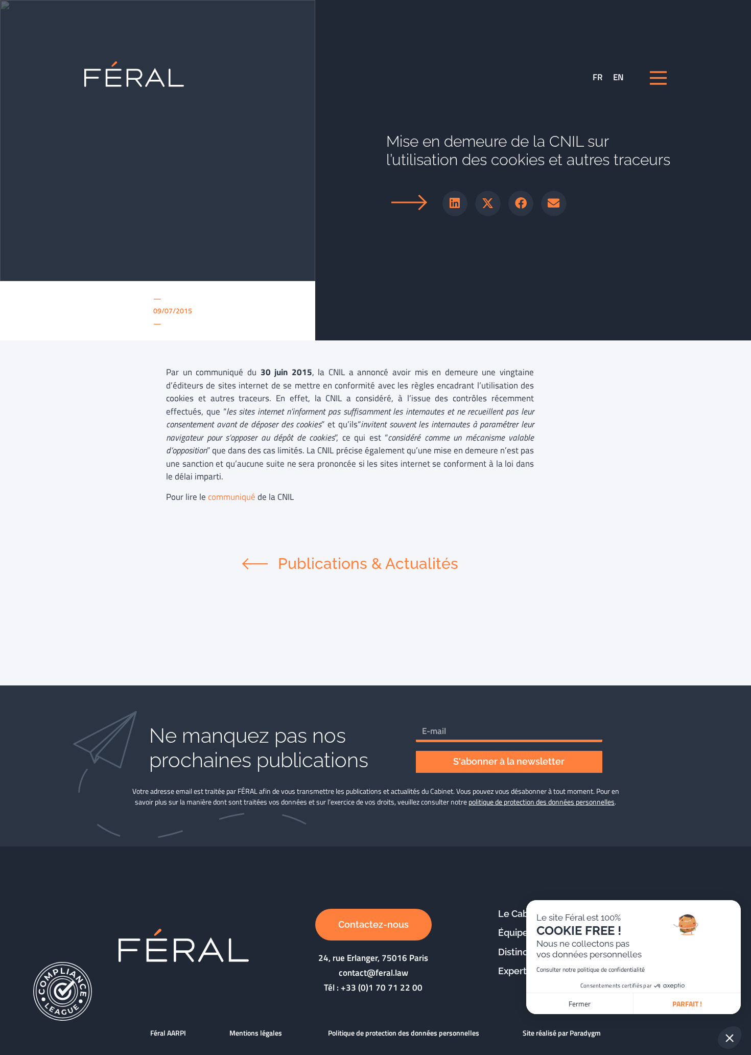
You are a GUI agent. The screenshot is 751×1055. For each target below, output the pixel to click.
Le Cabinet (521, 913)
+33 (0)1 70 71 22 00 (382, 987)
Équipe (513, 932)
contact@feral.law (373, 972)
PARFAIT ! (687, 1003)
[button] (455, 203)
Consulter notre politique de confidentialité (590, 969)
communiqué (231, 496)
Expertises (521, 971)
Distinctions (523, 952)
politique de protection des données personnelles (541, 801)
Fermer (580, 1003)
